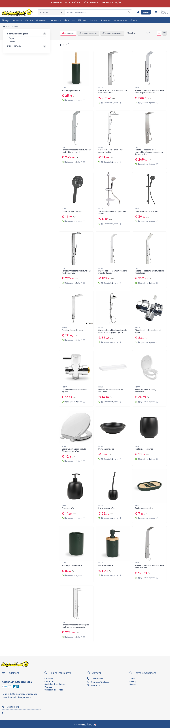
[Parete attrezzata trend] (76, 308)
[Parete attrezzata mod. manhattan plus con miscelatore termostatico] (149, 128)
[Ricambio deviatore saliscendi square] (76, 367)
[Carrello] (156, 12)
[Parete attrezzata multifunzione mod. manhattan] (113, 68)
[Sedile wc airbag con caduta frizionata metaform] (76, 427)
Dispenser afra (68, 508)
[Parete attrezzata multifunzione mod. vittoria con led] (76, 128)
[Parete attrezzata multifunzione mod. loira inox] (149, 543)
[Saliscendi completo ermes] (149, 189)
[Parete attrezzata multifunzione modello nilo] (149, 249)
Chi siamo (48, 679)
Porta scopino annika (71, 90)
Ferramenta (122, 20)
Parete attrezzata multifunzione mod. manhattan (112, 91)
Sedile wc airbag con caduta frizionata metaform (74, 450)
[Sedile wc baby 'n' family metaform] (149, 367)
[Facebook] (4, 713)
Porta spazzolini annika (72, 565)
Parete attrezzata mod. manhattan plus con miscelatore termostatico (149, 152)
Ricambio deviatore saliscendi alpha (148, 331)
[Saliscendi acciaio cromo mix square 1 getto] (113, 128)
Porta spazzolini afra (144, 449)
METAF (64, 88)
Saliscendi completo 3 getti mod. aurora (112, 212)
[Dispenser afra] (76, 486)
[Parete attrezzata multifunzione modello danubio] (113, 249)
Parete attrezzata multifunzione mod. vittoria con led (76, 151)
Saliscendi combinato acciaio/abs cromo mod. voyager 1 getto (112, 331)
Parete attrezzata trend (72, 330)
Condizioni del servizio (53, 690)
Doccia (19, 20)
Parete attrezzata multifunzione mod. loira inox (149, 566)
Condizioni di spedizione (54, 684)
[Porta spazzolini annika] (76, 543)
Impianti (71, 20)
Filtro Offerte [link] (14, 46)
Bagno (7, 20)
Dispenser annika (105, 565)
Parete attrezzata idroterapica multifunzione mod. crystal (75, 626)
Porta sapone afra (106, 449)
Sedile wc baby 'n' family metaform (145, 391)
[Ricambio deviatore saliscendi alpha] (149, 308)
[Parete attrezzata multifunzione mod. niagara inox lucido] (149, 68)
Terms (132, 679)
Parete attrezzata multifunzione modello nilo (149, 272)
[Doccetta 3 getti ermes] (76, 189)
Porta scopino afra (106, 508)
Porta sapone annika (144, 508)
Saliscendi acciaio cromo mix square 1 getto (110, 151)
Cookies (132, 684)
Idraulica (57, 20)
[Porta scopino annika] (76, 68)
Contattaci (49, 681)
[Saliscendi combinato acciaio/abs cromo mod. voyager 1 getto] (113, 308)
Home (8, 26)
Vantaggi (48, 687)
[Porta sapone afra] (113, 427)
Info (135, 20)
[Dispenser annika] (113, 543)
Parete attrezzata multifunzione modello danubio (112, 272)
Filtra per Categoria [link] (17, 34)
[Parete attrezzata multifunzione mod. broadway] (76, 249)
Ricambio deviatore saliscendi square (74, 391)
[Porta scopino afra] (113, 486)
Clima (94, 20)
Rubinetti (43, 20)
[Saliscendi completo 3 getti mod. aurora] (113, 189)
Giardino (106, 20)
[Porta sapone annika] (149, 486)
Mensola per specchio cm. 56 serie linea (110, 391)
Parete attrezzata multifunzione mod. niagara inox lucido (149, 91)
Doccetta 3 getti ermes (72, 211)
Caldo (84, 20)
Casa (31, 20)
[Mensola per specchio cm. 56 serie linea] (113, 367)
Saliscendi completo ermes (146, 211)
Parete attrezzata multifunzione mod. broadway (76, 272)
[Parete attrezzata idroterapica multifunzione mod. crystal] (76, 603)
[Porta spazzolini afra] (149, 427)
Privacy (132, 681)
